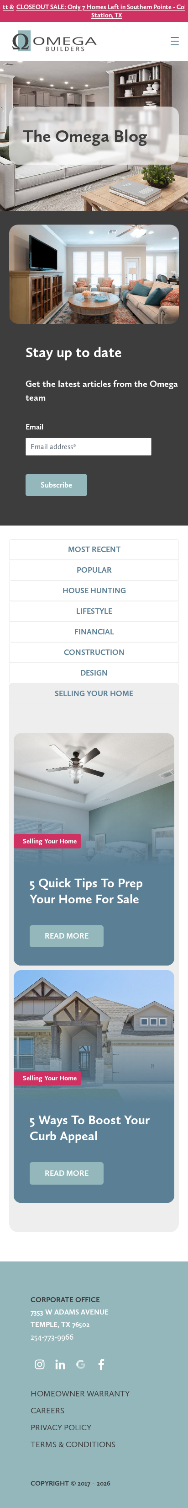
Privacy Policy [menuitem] (61, 1427)
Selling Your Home (50, 841)
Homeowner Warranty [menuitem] (80, 1393)
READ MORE (67, 935)
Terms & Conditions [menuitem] (73, 1444)
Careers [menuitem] (47, 1410)
